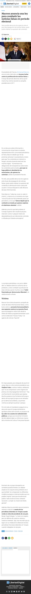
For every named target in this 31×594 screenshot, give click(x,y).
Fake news (20, 531)
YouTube (14, 592)
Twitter (9, 592)
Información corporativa (15, 585)
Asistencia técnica (12, 588)
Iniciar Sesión (29, 4)
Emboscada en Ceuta (10, 0)
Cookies (22, 587)
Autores (21, 588)
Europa (2, 7)
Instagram (12, 592)
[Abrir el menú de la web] (1, 3)
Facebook (7, 592)
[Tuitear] (5, 39)
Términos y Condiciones (12, 587)
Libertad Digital (15, 582)
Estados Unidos (8, 7)
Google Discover (17, 592)
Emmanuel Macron (23, 72)
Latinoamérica (16, 7)
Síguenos (18, 38)
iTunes (24, 592)
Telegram (21, 592)
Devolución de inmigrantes (20, 0)
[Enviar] (8, 39)
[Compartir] (3, 39)
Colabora (24, 3)
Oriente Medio (24, 7)
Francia (15, 531)
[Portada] (11, 4)
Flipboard (19, 592)
